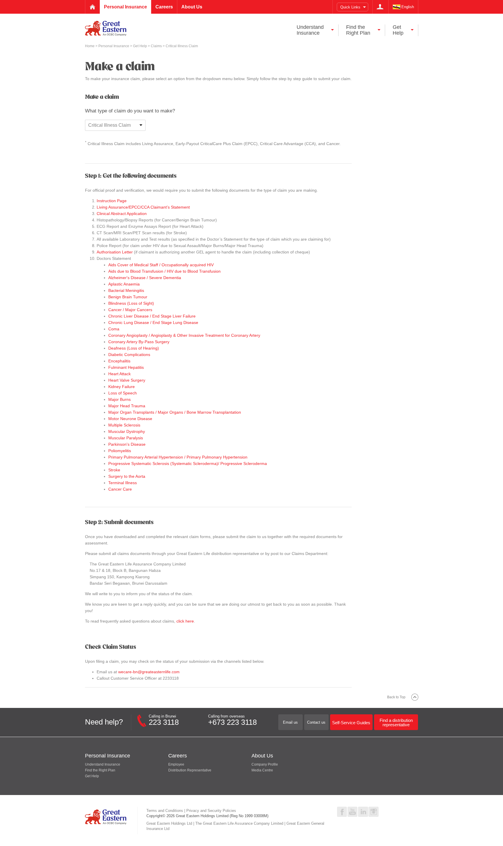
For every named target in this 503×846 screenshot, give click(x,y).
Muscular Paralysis (125, 438)
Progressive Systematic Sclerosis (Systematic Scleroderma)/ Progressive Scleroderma (187, 463)
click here (185, 621)
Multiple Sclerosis (124, 425)
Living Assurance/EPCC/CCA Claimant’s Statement (143, 207)
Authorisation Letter (115, 252)
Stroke (114, 470)
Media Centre (262, 770)
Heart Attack (119, 373)
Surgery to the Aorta (126, 476)
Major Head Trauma (126, 405)
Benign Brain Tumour (127, 297)
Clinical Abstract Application (122, 213)
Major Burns (119, 399)
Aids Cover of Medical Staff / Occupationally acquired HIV (161, 264)
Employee (176, 764)
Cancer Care (120, 489)
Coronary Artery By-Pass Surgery (138, 341)
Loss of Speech (122, 393)
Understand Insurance (102, 764)
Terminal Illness (122, 482)
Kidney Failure (121, 386)
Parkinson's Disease (127, 444)
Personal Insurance (114, 46)
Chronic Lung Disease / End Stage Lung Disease (153, 322)
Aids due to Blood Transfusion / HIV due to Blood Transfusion (164, 271)
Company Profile (265, 764)
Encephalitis (119, 361)
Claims (157, 46)
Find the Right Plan (100, 770)
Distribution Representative (189, 770)
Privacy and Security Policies (211, 810)
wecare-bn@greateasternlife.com (149, 671)
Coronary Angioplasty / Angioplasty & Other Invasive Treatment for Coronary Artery (184, 335)
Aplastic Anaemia (124, 284)
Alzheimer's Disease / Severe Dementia (144, 277)
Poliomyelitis (119, 450)
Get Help (140, 46)
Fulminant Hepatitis (126, 367)
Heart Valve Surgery (126, 380)
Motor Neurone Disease (130, 418)
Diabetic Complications (129, 354)
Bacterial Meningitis (126, 290)
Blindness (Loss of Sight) (131, 303)
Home (90, 46)
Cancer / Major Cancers (130, 309)
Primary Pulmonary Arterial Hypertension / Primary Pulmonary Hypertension (177, 457)
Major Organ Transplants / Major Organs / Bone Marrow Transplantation (174, 412)
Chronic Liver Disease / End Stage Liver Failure (152, 316)
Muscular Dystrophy (126, 431)
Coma (113, 329)
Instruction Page (112, 200)
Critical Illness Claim (109, 125)
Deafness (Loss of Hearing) (133, 348)
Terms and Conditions (164, 810)
